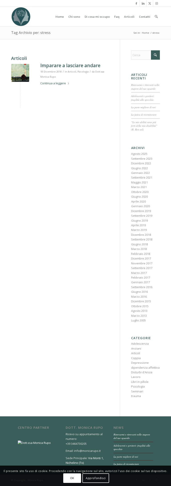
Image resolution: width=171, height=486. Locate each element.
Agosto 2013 (139, 311)
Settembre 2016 (141, 287)
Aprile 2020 (138, 201)
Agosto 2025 (139, 154)
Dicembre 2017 (141, 258)
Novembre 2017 (141, 263)
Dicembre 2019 (141, 211)
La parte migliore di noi (143, 107)
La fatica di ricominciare (144, 114)
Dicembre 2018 (141, 235)
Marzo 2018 (139, 249)
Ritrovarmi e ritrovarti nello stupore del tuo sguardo (145, 86)
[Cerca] (156, 16)
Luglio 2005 (138, 320)
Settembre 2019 (141, 216)
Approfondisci (96, 478)
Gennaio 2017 (140, 282)
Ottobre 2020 (140, 192)
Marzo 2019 (139, 230)
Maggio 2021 (139, 182)
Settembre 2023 (141, 159)
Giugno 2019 (139, 220)
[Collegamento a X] (150, 3)
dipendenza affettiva (145, 368)
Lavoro (135, 377)
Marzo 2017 (139, 273)
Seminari (137, 391)
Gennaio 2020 (140, 206)
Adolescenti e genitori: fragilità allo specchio (142, 97)
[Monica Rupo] (21, 16)
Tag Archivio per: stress (31, 32)
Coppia (136, 358)
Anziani (136, 348)
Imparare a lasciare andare (70, 65)
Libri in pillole (140, 382)
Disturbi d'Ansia (141, 372)
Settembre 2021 (141, 177)
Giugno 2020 (139, 197)
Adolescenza (140, 344)
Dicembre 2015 (141, 301)
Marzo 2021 (139, 187)
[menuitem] (59, 16)
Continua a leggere (53, 83)
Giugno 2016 (139, 292)
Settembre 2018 (141, 239)
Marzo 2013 (139, 316)
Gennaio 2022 (140, 173)
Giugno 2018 (139, 244)
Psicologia (83, 71)
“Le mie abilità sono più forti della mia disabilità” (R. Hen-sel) (144, 125)
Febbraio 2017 (140, 277)
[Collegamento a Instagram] (156, 3)
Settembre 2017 (141, 268)
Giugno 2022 (139, 168)
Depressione (140, 363)
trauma (136, 396)
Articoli (72, 71)
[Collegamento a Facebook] (136, 3)
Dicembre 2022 (141, 163)
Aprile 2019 (138, 225)
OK (72, 478)
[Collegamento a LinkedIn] (143, 3)
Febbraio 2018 (140, 254)
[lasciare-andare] (20, 73)
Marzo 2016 (139, 297)
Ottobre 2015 (140, 306)
